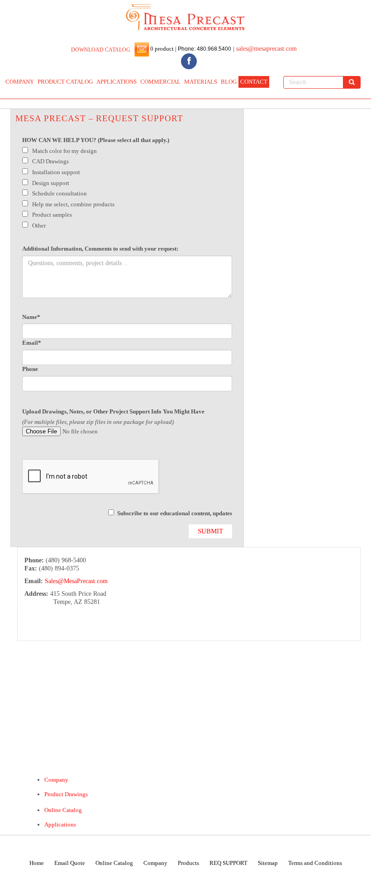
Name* (31, 317)
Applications (60, 824)
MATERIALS (200, 81)
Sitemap (268, 863)
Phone (30, 369)
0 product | (162, 48)
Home (36, 863)
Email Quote (69, 863)
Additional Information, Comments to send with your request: (100, 248)
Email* (31, 342)
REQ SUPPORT (228, 863)
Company (56, 779)
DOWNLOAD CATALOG (100, 50)
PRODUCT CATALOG (65, 81)
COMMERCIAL (160, 81)
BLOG (229, 81)
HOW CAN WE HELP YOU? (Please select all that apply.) (95, 140)
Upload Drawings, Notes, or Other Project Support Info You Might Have (113, 411)
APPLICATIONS (116, 81)
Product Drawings (66, 794)
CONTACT (253, 81)
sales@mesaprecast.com (266, 48)
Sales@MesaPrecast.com (76, 581)
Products (188, 863)
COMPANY (19, 81)
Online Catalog (63, 810)
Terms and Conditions (315, 863)
